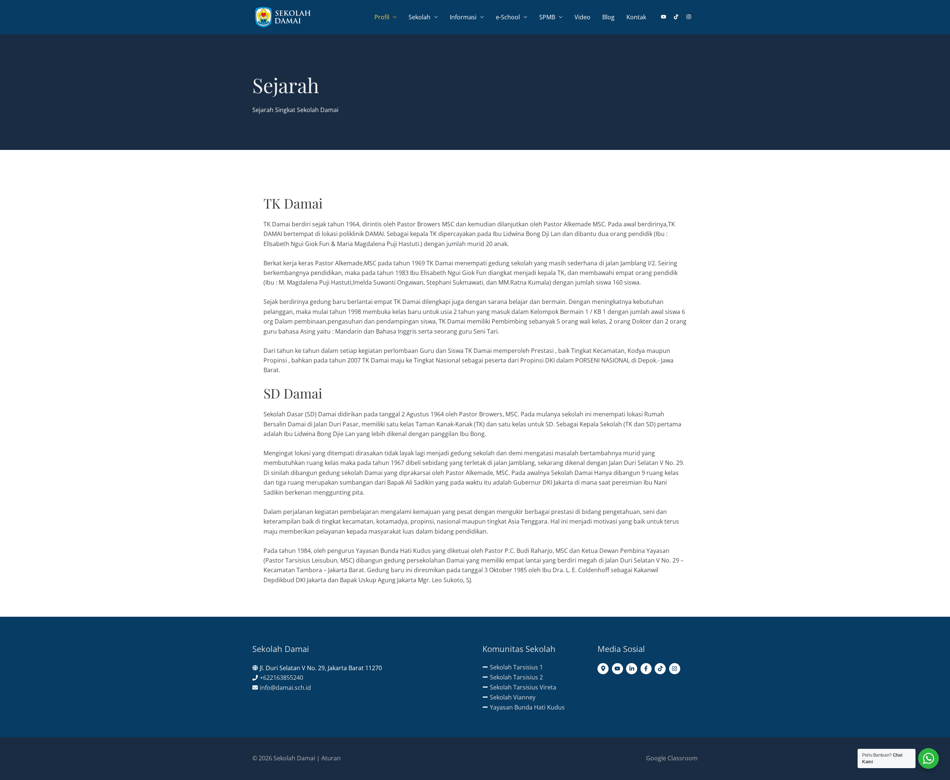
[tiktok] (679, 16)
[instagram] (689, 16)
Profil (381, 17)
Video (582, 17)
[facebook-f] (647, 668)
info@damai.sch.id (285, 688)
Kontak (636, 17)
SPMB (547, 17)
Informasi (463, 17)
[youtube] (666, 16)
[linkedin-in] (632, 668)
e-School (508, 17)
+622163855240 (281, 678)
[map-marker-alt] (603, 668)
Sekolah (419, 17)
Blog (608, 17)
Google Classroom (672, 758)
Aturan (331, 758)
